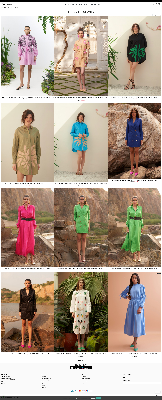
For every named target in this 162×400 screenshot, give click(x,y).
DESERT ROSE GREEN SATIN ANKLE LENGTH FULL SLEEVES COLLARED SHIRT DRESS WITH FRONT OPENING (134, 268)
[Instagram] (127, 377)
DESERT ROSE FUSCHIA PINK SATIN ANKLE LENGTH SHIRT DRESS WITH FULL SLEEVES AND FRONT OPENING (27, 268)
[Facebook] (124, 377)
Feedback (43, 385)
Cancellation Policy (45, 380)
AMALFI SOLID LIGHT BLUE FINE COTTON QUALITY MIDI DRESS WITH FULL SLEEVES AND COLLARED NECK (134, 353)
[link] (151, 4)
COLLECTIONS (93, 4)
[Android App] (86, 367)
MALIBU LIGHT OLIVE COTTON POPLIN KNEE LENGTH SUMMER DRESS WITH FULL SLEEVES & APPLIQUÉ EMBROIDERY (27, 183)
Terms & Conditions (86, 378)
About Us (86, 4)
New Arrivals (71, 4)
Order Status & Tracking (86, 380)
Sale (99, 4)
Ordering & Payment (86, 381)
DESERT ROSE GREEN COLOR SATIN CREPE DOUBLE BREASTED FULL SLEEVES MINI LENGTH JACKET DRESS (80, 268)
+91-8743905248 (8, 378)
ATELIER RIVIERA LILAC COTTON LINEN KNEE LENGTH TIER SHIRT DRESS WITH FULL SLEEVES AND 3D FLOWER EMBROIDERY (27, 97)
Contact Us (43, 387)
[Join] (159, 383)
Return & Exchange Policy (46, 378)
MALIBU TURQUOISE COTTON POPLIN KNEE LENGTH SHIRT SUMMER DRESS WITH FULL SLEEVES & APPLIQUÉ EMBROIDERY (81, 183)
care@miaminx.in (6, 376)
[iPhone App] (75, 367)
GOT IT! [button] (98, 398)
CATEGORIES (79, 4)
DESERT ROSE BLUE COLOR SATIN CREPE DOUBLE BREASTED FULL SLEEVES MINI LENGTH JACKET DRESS (134, 180)
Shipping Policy (44, 376)
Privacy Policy (84, 376)
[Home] (7, 4)
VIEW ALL (64, 4)
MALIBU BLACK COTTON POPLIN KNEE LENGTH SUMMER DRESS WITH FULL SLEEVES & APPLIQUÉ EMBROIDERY (134, 97)
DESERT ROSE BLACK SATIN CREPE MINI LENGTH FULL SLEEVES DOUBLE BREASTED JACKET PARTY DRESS (27, 353)
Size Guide (43, 381)
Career (2, 381)
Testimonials (84, 383)
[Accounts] (156, 4)
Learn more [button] (93, 398)
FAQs (42, 383)
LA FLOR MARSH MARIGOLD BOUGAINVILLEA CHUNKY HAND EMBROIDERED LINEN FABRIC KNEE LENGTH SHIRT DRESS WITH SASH (81, 98)
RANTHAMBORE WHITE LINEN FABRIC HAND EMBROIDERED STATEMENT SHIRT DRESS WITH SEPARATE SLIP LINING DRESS (81, 353)
